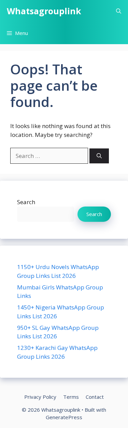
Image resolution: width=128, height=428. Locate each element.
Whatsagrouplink (44, 11)
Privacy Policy (40, 396)
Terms (71, 396)
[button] (118, 11)
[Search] (99, 156)
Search (26, 202)
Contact (95, 396)
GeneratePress (64, 417)
